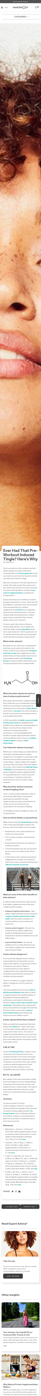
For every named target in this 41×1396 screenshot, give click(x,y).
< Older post (11, 1207)
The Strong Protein (17, 1052)
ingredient (26, 629)
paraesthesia (26, 822)
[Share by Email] (19, 1191)
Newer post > (30, 1207)
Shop (6, 7)
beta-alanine (32, 708)
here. (24, 1139)
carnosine (17, 711)
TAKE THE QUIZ (13, 1276)
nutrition (19, 610)
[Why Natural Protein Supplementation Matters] (20, 1367)
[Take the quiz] (20, 1244)
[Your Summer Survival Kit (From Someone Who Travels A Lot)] (20, 1315)
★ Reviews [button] (38, 700)
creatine (15, 1027)
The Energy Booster (25, 573)
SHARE (6, 1192)
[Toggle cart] (36, 8)
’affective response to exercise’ (17, 865)
